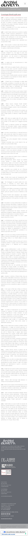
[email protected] (7, 508)
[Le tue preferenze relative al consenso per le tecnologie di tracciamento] (25, 533)
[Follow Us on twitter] (6, 514)
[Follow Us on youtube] (8, 514)
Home (8, 9)
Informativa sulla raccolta (8, 534)
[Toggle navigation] (25, 3)
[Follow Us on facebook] (2, 514)
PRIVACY (8, 515)
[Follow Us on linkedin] (4, 514)
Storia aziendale (13, 9)
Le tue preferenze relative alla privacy (15, 532)
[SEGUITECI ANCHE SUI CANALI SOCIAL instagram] (9, 514)
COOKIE (12, 515)
